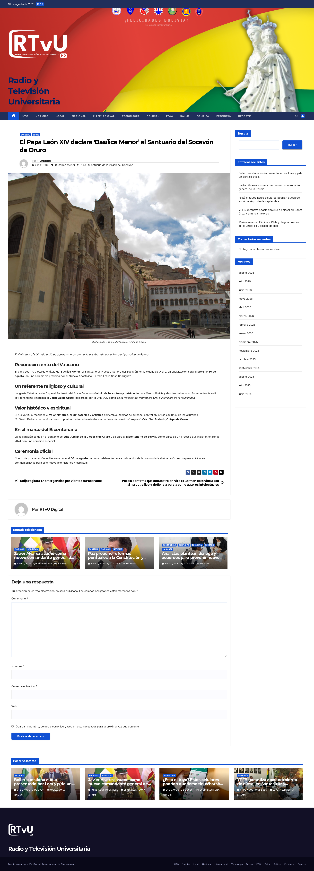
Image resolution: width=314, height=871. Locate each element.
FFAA (169, 116)
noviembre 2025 (249, 350)
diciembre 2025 (248, 341)
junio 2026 (245, 289)
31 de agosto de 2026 (30, 790)
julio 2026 (245, 281)
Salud (184, 116)
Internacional (104, 116)
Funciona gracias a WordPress (24, 864)
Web (14, 706)
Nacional (79, 116)
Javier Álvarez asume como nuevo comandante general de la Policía (44, 557)
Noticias (41, 116)
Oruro (36, 135)
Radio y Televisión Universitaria (34, 91)
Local (60, 116)
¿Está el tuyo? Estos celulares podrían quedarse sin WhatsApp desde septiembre (194, 783)
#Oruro (81, 165)
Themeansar (67, 864)
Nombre (17, 666)
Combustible (169, 545)
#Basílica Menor (65, 165)
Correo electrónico (24, 686)
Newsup (53, 864)
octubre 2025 (247, 359)
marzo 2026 (246, 315)
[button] (296, 116)
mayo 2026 (246, 298)
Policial (153, 116)
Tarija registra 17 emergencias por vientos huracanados (61, 481)
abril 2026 (245, 307)
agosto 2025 (246, 376)
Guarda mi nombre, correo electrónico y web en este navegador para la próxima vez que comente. (78, 726)
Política (203, 116)
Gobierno (93, 549)
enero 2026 (246, 333)
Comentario (19, 598)
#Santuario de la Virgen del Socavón (110, 165)
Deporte (244, 116)
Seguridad (32, 549)
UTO (25, 116)
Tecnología (131, 116)
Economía (223, 116)
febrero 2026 (247, 324)
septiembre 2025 (249, 367)
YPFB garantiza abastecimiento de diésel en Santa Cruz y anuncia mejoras (267, 783)
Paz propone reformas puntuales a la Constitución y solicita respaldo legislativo (115, 557)
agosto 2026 (246, 272)
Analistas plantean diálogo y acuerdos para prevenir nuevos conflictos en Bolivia (191, 557)
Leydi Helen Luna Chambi (51, 563)
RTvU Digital (44, 160)
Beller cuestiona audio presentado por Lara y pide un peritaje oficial (43, 783)
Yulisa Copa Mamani (123, 563)
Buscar (243, 133)
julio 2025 (245, 385)
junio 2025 (245, 393)
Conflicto (184, 545)
